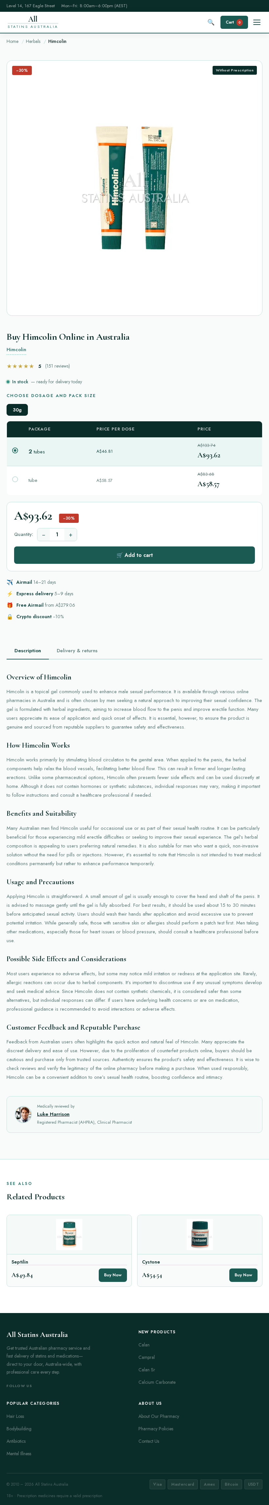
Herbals (33, 41)
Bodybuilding (19, 1428)
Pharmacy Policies (155, 1428)
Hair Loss (15, 1416)
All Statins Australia (37, 1334)
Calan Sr (146, 1369)
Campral (146, 1357)
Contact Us (148, 1441)
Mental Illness (19, 1453)
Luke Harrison (53, 1114)
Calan (144, 1345)
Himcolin (16, 349)
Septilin (19, 1262)
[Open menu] (256, 22)
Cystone (151, 1262)
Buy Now (113, 1275)
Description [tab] (27, 650)
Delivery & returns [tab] (77, 650)
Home (12, 41)
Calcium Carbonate (157, 1382)
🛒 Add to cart (134, 555)
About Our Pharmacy (158, 1416)
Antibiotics (16, 1441)
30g (17, 410)
